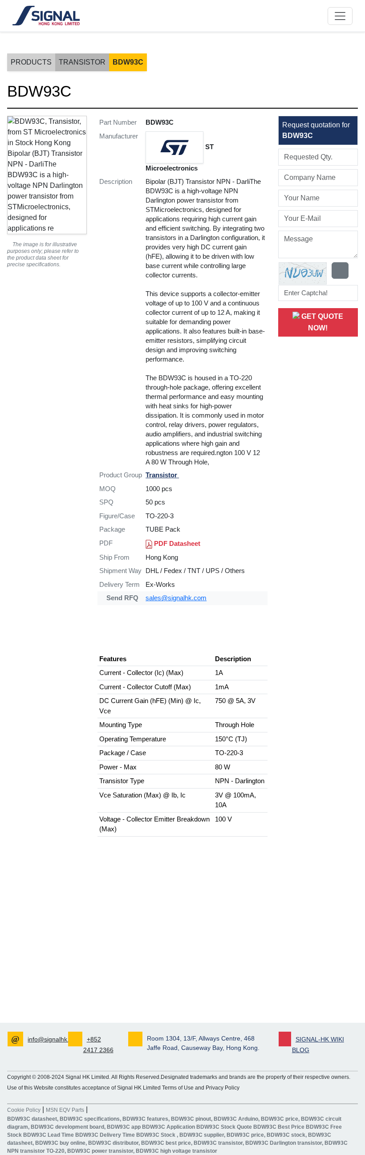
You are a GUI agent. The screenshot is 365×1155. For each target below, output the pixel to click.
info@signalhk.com (54, 1039)
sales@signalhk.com (176, 598)
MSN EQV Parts (65, 1110)
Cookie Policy (24, 1110)
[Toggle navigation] (340, 16)
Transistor (82, 62)
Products (31, 62)
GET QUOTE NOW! (321, 322)
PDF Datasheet (176, 543)
